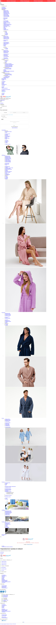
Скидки (3, 535)
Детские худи (5, 54)
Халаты (6, 525)
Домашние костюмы (8, 321)
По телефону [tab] (5, 112)
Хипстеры (6, 140)
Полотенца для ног (8, 496)
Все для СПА (7, 527)
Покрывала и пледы (6, 71)
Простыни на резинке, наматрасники (10, 486)
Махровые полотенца (8, 491)
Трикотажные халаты (7, 13)
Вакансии (3, 576)
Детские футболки (6, 56)
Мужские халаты (6, 36)
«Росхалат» (1, 553)
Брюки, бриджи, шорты (7, 23)
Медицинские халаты (8, 511)
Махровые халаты (6, 11)
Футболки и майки (6, 25)
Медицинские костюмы (8, 74)
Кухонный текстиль (8, 488)
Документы (3, 582)
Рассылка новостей (4, 587)
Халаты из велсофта (6, 16)
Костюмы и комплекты (7, 22)
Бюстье (6, 137)
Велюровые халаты (6, 12)
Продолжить (2, 552)
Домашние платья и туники (7, 24)
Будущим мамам (6, 20)
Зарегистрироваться (14, 127)
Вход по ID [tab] (14, 112)
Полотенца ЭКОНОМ (8, 63)
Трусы (4, 19)
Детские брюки (6, 55)
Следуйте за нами (3, 568)
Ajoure (6, 32)
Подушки (5, 70)
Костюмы (6, 135)
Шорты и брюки (6, 43)
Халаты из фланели (8, 160)
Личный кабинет (4, 585)
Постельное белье (7, 482)
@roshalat (2, 570)
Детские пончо (6, 52)
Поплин (6, 60)
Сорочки (5, 28)
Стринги (6, 142)
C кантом (6, 324)
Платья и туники (7, 133)
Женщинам (3, 155)
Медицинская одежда (8, 510)
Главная (3, 86)
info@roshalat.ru (3, 567)
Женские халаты (6, 10)
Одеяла (5, 69)
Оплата (3, 606)
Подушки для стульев (8, 68)
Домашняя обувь (6, 29)
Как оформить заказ (5, 580)
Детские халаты (6, 50)
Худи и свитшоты (6, 21)
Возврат (3, 83)
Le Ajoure (6, 176)
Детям (3, 418)
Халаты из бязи (7, 159)
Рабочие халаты (7, 76)
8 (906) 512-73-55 (3, 564)
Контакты (3, 90)
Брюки (6, 132)
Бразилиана (6, 141)
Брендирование (4, 8)
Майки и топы (7, 138)
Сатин (6, 61)
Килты (4, 45)
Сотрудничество (4, 84)
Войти (3, 87)
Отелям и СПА (4, 79)
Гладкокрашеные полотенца (10, 492)
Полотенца (6, 524)
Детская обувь (6, 57)
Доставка (3, 82)
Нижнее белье (6, 17)
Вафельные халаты (6, 38)
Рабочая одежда (7, 513)
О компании (3, 81)
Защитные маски (6, 77)
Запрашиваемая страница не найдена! (7, 546)
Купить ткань (4, 78)
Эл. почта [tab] (24, 112)
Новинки (3, 91)
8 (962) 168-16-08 (29, 544)
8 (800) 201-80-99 (3, 561)
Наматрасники (7, 523)
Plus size (6, 34)
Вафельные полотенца (8, 495)
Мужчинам (3, 312)
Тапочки (6, 526)
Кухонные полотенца (8, 489)
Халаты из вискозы (6, 15)
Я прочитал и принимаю (7, 114)
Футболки (5, 44)
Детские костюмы (7, 422)
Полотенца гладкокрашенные (9, 64)
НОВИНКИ (3, 7)
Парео (4, 27)
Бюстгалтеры (5, 18)
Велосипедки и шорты (8, 131)
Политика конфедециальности (6, 581)
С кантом (6, 33)
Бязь (5, 62)
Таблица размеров (4, 610)
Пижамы (5, 40)
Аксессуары (5, 26)
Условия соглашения (10, 114)
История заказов (4, 586)
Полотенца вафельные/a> (8, 66)
